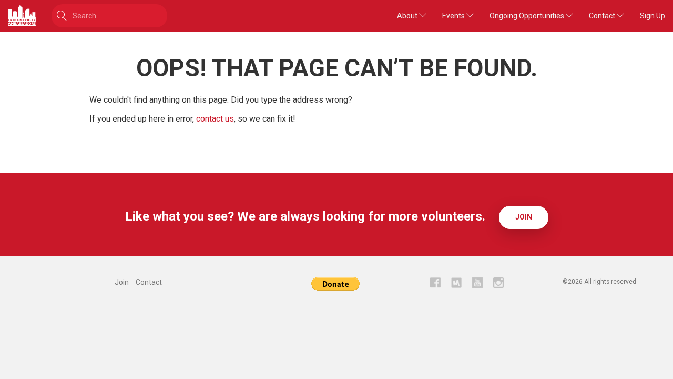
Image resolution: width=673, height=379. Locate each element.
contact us (215, 119)
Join (523, 217)
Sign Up (652, 16)
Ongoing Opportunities (528, 16)
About (408, 16)
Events (454, 16)
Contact (603, 16)
